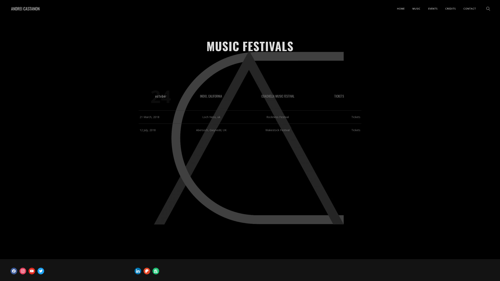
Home (401, 8)
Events (433, 8)
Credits (450, 8)
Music (416, 8)
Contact (469, 8)
